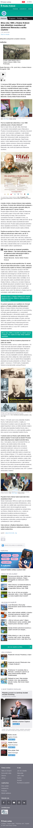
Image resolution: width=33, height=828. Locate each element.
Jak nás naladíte (22, 771)
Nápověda (20, 773)
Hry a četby (5, 555)
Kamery (30, 9)
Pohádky (4, 559)
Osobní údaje (10, 823)
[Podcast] (1, 80)
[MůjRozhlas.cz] (3, 42)
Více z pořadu (6, 652)
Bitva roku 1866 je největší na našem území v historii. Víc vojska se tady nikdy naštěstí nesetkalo (16, 334)
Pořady (19, 18)
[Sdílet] (4, 80)
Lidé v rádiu (20, 775)
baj (16, 533)
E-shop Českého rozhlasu (11, 689)
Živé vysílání (5, 562)
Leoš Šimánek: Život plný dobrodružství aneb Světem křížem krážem (20, 606)
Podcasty (4, 791)
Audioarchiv (23, 9)
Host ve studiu (5, 34)
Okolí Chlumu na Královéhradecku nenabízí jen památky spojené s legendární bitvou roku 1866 (19, 586)
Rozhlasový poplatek (23, 783)
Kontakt (19, 780)
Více (26, 18)
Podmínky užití (20, 823)
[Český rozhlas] (6, 2)
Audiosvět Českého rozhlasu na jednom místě (13, 569)
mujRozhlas (4, 550)
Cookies (3, 823)
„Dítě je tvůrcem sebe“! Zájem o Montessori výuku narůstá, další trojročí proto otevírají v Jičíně (19, 621)
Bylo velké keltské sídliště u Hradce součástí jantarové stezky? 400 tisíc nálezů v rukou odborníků (20, 614)
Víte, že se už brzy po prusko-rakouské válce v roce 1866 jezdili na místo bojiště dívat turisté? (19, 594)
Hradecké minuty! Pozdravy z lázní (19, 654)
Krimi (14, 555)
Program (15, 9)
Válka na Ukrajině (6, 771)
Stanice (3, 775)
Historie (3, 18)
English (27, 823)
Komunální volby (6, 773)
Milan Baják (6, 119)
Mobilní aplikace (6, 793)
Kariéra (19, 778)
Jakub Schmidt (9, 533)
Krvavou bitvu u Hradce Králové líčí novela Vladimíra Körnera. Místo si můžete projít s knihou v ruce (16, 298)
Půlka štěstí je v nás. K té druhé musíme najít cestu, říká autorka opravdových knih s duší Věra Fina (19, 637)
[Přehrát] (3, 74)
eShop (3, 778)
